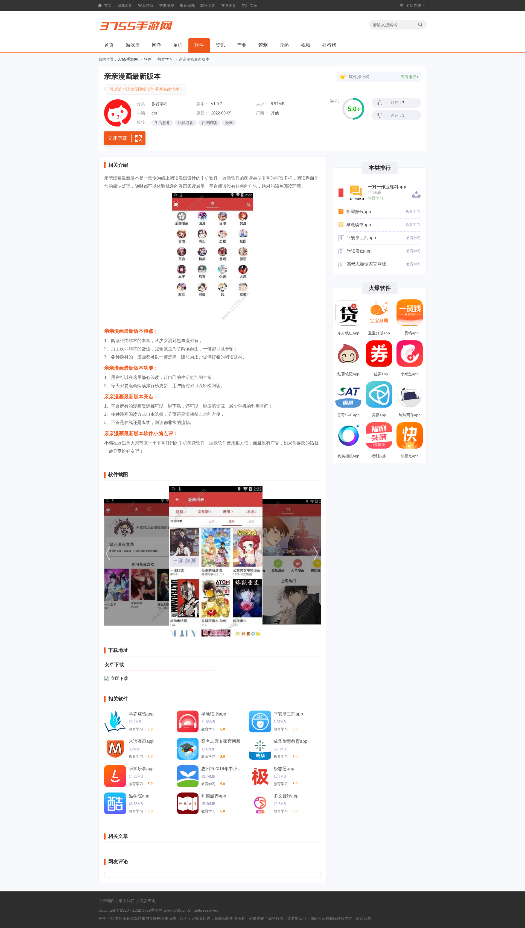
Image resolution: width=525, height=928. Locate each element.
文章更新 (229, 5)
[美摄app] (379, 394)
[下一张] (288, 561)
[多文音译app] (260, 803)
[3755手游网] (136, 24)
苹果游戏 (166, 5)
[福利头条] (379, 435)
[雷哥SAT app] (348, 394)
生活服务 (162, 122)
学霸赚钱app (141, 714)
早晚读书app (213, 714)
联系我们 (127, 900)
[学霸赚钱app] (115, 721)
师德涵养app (213, 796)
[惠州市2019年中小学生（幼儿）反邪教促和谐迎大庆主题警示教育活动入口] (188, 776)
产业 (241, 45)
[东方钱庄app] (348, 312)
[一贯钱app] (409, 312)
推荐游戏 (187, 5)
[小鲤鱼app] (409, 353)
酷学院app (139, 796)
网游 (156, 45)
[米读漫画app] (115, 749)
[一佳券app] (379, 353)
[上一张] (136, 561)
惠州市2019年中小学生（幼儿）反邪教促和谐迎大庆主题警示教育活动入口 (223, 768)
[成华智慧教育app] (260, 749)
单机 (177, 45)
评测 (263, 45)
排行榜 (329, 45)
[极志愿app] (260, 776)
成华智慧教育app (290, 741)
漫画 (229, 122)
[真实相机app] (348, 435)
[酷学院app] (115, 803)
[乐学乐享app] (115, 776)
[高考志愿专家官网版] (188, 749)
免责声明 (147, 900)
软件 (199, 45)
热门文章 (249, 5)
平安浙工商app (288, 714)
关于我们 (106, 900)
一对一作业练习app (387, 187)
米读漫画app (141, 741)
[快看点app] (409, 435)
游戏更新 (125, 5)
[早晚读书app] (188, 721)
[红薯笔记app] (348, 353)
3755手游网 (128, 59)
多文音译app (286, 796)
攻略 (284, 45)
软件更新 (208, 5)
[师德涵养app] (188, 803)
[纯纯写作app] (409, 394)
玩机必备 (185, 122)
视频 (305, 45)
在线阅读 (209, 122)
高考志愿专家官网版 (221, 741)
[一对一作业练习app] (355, 192)
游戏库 (133, 45)
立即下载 (119, 678)
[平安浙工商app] (260, 721)
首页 (108, 5)
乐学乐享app (141, 768)
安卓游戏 (145, 5)
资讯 (220, 45)
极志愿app (284, 768)
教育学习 (165, 59)
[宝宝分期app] (379, 312)
